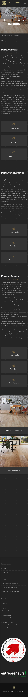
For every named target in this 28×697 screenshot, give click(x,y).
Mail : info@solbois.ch (7, 579)
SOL (10, 691)
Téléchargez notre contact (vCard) (10, 591)
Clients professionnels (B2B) (9, 587)
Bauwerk (24, 691)
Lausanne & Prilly (6, 572)
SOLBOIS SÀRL (5, 568)
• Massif (8, 15)
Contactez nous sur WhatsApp (9, 583)
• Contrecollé (16, 15)
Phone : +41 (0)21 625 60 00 (8, 576)
